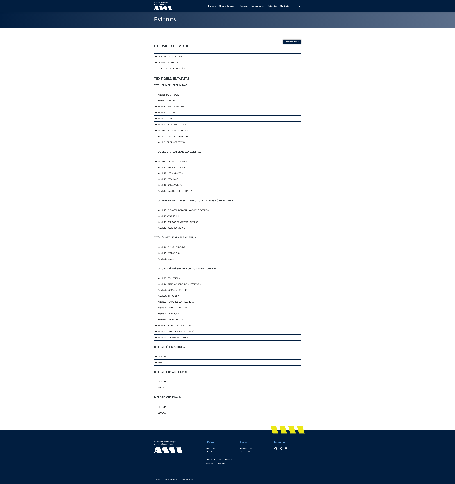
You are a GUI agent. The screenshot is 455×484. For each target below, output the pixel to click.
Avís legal (157, 479)
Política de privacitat (171, 479)
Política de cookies (187, 479)
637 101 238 (211, 452)
